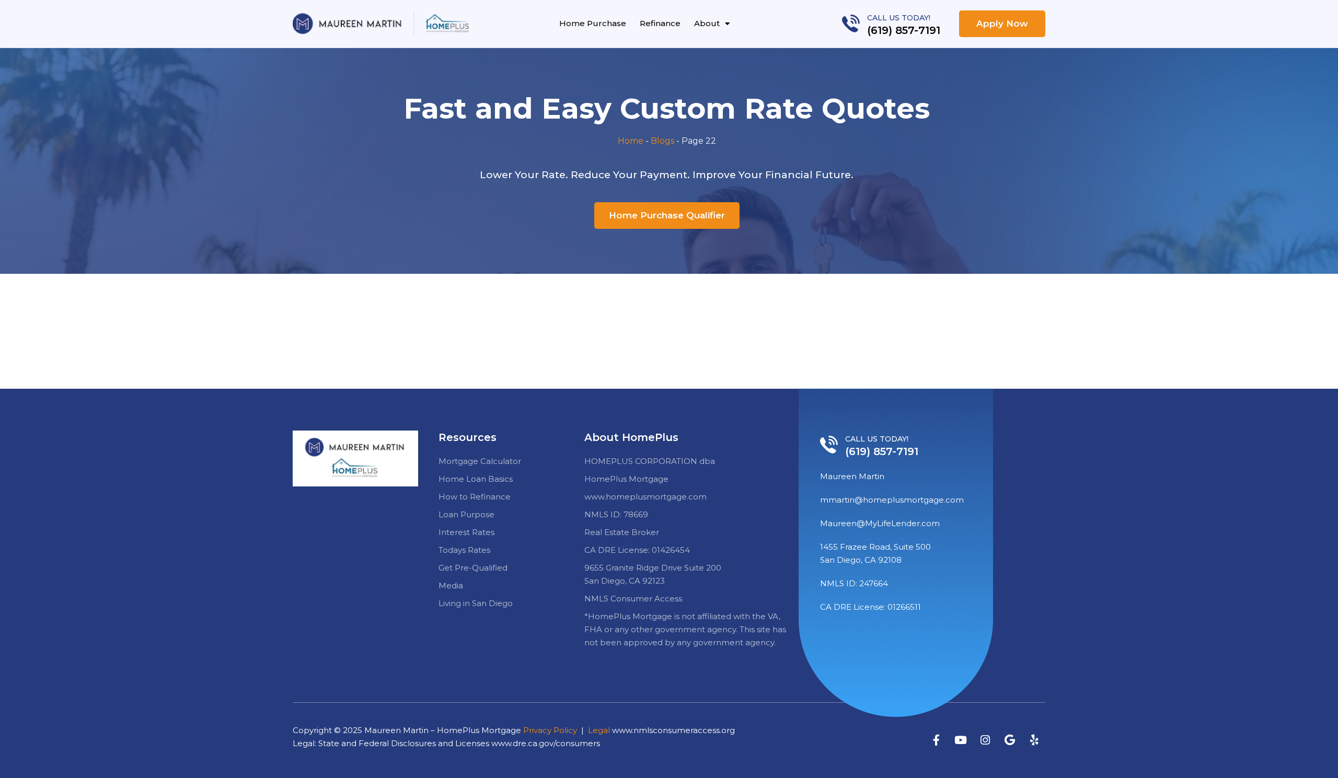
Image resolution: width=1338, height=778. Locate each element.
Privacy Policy (550, 730)
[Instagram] (985, 740)
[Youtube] (961, 740)
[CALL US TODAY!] (851, 23)
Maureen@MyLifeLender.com (880, 523)
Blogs (662, 141)
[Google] (1010, 740)
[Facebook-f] (936, 740)
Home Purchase (592, 23)
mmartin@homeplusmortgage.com (892, 500)
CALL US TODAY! (898, 17)
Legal (599, 730)
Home (630, 141)
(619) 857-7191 (903, 30)
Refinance (660, 23)
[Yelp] (1034, 740)
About (707, 23)
